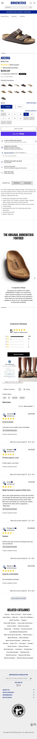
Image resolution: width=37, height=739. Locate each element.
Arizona (22, 16)
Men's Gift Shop (12, 637)
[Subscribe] (30, 678)
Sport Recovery (8, 649)
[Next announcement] (35, 12)
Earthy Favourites (23, 626)
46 (32, 118)
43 (14, 118)
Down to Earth (11, 626)
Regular (7, 106)
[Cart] (34, 3)
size (4, 398)
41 (3, 118)
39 (26, 114)
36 (9, 114)
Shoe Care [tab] (27, 183)
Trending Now (28, 649)
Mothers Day (26, 640)
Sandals (14, 16)
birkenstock (5, 16)
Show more (6, 402)
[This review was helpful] (28, 442)
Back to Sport (27, 614)
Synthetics (18, 649)
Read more (6, 506)
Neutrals (5, 643)
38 (20, 114)
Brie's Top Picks (14, 620)
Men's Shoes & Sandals (13, 640)
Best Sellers (6, 617)
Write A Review (18, 354)
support (22, 398)
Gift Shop (16, 629)
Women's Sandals (9, 658)
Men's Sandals (23, 637)
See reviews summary (10, 68)
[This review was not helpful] (32, 442)
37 (14, 114)
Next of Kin (13, 643)
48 (10, 122)
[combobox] (27, 406)
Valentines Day (24, 652)
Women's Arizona (11, 655)
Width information (31, 103)
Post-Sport (22, 643)
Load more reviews (18, 598)
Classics (23, 620)
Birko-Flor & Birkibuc (26, 617)
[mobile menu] (2, 3)
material (14, 398)
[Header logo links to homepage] (18, 3)
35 (4, 114)
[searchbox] (10, 389)
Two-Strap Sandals (12, 652)
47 (4, 122)
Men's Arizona (27, 635)
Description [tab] (6, 183)
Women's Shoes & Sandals (25, 658)
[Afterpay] (22, 74)
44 (20, 118)
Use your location (9, 152)
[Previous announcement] (2, 12)
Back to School (16, 614)
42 (9, 118)
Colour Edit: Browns (10, 623)
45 (27, 118)
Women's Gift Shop (24, 655)
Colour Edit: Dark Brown (25, 623)
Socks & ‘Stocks (23, 646)
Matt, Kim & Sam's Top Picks (12, 635)
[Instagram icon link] (18, 685)
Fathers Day (7, 629)
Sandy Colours (12, 646)
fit (9, 398)
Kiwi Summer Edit (26, 629)
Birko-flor (15, 617)
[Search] (30, 7)
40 (32, 114)
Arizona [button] (15, 434)
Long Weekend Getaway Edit (18, 632)
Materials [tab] (17, 183)
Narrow (19, 106)
